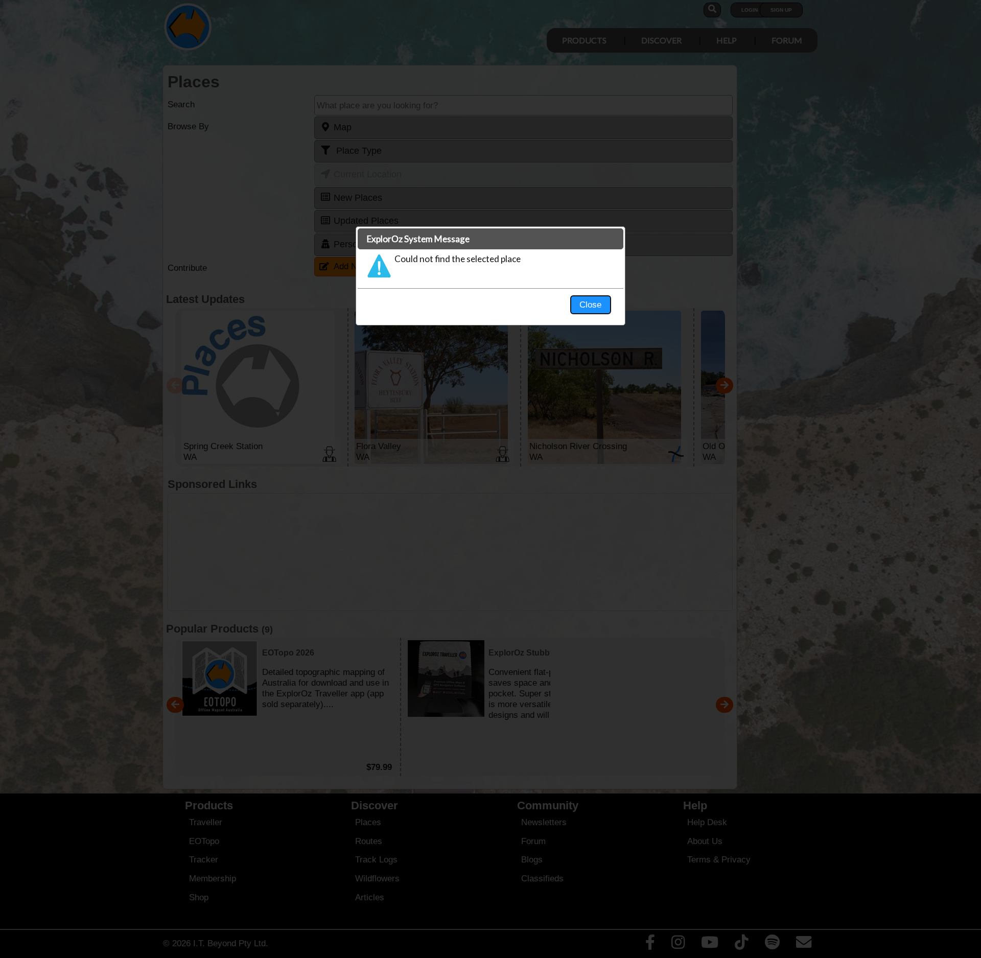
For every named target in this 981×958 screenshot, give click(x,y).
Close (590, 304)
